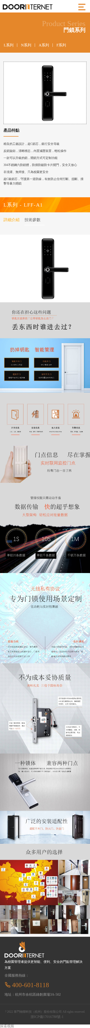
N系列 (26, 45)
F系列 (61, 45)
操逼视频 (7, 1026)
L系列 (9, 45)
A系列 (44, 45)
